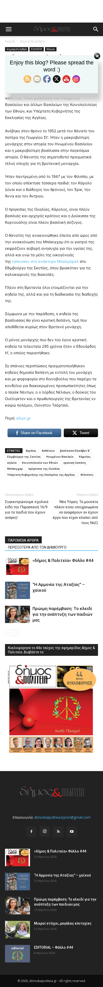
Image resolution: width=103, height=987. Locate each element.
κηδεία (11, 462)
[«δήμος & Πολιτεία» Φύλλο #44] (17, 566)
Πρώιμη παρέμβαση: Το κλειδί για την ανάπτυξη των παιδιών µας (62, 614)
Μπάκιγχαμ (15, 468)
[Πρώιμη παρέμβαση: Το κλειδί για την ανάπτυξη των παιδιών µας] (17, 614)
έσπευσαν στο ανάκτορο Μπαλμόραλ (45, 261)
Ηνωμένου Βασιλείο (60, 456)
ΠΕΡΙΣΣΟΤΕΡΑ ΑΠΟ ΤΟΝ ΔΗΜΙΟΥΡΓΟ (37, 547)
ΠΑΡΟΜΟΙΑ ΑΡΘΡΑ (23, 540)
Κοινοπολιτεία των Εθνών (40, 462)
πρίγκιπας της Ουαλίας (44, 468)
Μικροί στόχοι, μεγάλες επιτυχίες (63, 923)
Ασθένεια (48, 450)
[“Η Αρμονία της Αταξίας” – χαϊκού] (17, 590)
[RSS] (58, 832)
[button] (8, 29)
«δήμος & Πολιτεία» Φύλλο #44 (63, 560)
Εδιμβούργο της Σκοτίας (24, 456)
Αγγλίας (31, 450)
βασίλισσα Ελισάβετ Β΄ (75, 450)
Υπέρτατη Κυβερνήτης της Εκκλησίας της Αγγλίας (41, 474)
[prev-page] (8, 633)
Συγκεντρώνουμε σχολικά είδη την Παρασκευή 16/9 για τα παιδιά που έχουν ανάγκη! (26, 510)
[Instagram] (45, 831)
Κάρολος (85, 456)
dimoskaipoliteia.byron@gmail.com (62, 817)
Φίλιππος (87, 474)
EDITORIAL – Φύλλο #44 (53, 947)
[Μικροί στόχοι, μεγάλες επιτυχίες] (17, 929)
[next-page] (16, 633)
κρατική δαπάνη (75, 462)
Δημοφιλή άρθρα (32, 41)
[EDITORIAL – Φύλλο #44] (17, 953)
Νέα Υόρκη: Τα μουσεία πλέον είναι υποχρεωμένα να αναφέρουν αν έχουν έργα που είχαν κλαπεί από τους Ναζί (75, 512)
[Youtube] (72, 832)
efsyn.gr (23, 418)
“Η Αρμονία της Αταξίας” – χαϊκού (62, 875)
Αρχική (10, 41)
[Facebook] (31, 832)
